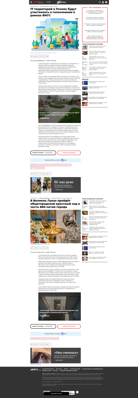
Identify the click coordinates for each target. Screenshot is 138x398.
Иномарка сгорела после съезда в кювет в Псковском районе (95, 31)
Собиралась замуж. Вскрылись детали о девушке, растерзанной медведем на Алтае (97, 228)
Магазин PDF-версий (75, 369)
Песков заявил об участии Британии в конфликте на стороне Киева (97, 98)
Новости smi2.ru (35, 193)
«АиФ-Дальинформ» (45, 244)
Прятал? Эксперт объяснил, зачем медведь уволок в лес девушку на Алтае (97, 74)
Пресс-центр (59, 369)
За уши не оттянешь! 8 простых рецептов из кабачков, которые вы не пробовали (98, 213)
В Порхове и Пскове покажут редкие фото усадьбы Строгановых (95, 24)
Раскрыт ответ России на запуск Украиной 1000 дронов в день (96, 92)
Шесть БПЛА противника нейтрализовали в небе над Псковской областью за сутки (95, 37)
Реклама (66, 369)
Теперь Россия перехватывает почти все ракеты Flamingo (97, 87)
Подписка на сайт (46, 370)
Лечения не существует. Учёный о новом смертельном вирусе (97, 47)
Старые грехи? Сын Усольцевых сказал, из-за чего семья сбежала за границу (98, 207)
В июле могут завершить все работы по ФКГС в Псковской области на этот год (59, 114)
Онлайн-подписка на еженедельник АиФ (92, 369)
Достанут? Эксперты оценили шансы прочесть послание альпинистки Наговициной (98, 218)
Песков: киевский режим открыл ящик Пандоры (96, 82)
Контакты (55, 370)
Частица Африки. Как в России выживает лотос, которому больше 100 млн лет (98, 58)
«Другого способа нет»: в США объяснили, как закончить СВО (96, 252)
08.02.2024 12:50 (34, 6)
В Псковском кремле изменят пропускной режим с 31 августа (95, 18)
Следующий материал (56, 393)
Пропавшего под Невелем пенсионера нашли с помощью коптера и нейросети (95, 12)
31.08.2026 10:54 (34, 198)
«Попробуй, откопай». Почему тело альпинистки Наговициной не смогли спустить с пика (98, 202)
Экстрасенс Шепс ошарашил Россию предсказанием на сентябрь (97, 103)
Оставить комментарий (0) (69, 152)
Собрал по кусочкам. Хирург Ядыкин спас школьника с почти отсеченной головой (98, 63)
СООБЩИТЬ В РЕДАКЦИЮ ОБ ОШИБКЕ (68, 370)
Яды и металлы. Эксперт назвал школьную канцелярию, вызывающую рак (97, 223)
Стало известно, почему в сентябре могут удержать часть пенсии (97, 258)
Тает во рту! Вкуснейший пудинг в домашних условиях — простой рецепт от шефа (97, 53)
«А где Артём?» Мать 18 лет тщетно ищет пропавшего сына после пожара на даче (97, 68)
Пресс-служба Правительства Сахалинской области (43, 52)
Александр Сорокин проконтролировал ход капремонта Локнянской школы (59, 311)
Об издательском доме (48, 369)
